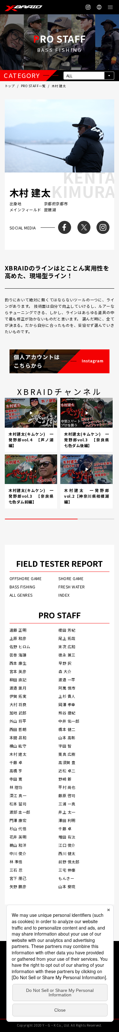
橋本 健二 (66, 729)
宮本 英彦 (18, 671)
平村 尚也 (66, 787)
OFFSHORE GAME (26, 578)
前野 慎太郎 (68, 861)
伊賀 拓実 (18, 696)
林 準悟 (16, 861)
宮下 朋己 (18, 878)
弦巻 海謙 (18, 654)
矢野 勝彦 (18, 886)
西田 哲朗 (18, 729)
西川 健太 (66, 853)
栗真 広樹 (66, 754)
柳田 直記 (18, 679)
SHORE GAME (70, 578)
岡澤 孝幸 (66, 704)
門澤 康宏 (18, 820)
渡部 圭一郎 (20, 812)
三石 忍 (16, 870)
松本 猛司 (18, 803)
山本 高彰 (66, 737)
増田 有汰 (66, 836)
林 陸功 (16, 787)
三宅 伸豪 (66, 870)
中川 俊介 (18, 853)
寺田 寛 (16, 779)
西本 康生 (18, 663)
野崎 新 (64, 779)
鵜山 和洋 (18, 845)
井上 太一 (66, 812)
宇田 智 (64, 745)
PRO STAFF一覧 (33, 85)
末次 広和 (66, 646)
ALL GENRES (21, 595)
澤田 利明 (66, 820)
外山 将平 (18, 721)
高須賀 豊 (66, 762)
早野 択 (64, 663)
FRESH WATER (71, 586)
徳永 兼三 (66, 654)
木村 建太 (18, 754)
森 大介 (64, 671)
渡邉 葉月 (18, 688)
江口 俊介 (66, 845)
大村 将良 (18, 704)
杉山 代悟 (18, 828)
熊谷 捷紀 (66, 712)
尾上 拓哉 (66, 638)
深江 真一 (18, 795)
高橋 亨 (16, 770)
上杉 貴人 (66, 696)
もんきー (66, 878)
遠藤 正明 (18, 630)
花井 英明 (18, 836)
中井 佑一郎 (68, 721)
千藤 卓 (16, 762)
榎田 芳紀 (66, 630)
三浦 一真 (66, 803)
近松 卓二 (66, 770)
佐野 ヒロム (20, 646)
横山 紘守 (18, 745)
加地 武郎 (18, 712)
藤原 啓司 (66, 795)
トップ (10, 85)
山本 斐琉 (66, 886)
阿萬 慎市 (66, 688)
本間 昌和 (18, 737)
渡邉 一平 (66, 679)
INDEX (63, 595)
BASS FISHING (23, 586)
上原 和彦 (18, 638)
